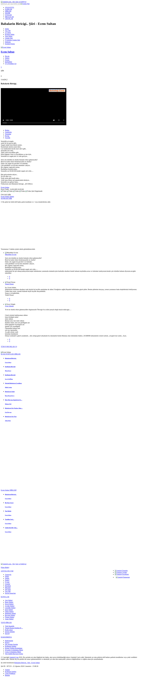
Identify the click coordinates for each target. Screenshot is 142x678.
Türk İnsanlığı (9, 626)
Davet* (7, 633)
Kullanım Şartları (10, 646)
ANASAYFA (9, 7)
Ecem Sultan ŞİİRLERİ (8, 490)
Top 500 (7, 31)
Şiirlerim (8, 42)
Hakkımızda (9, 641)
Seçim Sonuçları (10, 593)
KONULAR (5, 597)
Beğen (7, 130)
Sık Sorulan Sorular (11, 644)
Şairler (7, 578)
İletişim (7, 675)
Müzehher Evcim (10, 254)
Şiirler (7, 29)
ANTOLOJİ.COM (7, 571)
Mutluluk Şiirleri (10, 613)
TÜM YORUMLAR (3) (9, 346)
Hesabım (8, 586)
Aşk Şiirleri (8, 600)
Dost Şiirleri (9, 610)
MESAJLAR (9, 17)
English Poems (10, 44)
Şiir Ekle (8, 589)
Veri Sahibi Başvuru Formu (14, 654)
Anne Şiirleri (9, 619)
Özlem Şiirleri (9, 617)
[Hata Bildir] (5, 567)
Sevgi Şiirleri (9, 604)
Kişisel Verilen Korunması (13, 648)
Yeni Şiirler (8, 36)
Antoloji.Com (14, 657)
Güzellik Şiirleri (10, 608)
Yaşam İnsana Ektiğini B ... (14, 628)
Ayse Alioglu (9, 306)
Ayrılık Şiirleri (9, 606)
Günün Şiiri (9, 38)
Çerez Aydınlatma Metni (13, 652)
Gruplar (7, 584)
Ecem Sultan (5, 187)
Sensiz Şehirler (10, 632)
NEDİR (7, 13)
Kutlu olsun (9, 630)
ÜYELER (8, 15)
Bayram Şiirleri (10, 615)
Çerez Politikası (10, 673)
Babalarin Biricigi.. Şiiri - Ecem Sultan (27, 663)
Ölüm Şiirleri (9, 611)
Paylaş (7, 136)
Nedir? (7, 580)
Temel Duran (9, 284)
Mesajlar (8, 588)
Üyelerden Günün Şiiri (12, 40)
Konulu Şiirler (9, 34)
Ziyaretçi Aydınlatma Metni (14, 650)
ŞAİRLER (8, 9)
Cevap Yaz (8, 280)
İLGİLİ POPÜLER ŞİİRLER (10, 354)
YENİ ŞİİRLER (6, 622)
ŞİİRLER (8, 11)
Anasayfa (8, 574)
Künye (7, 642)
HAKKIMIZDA (6, 637)
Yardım (7, 670)
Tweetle (7, 138)
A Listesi (8, 32)
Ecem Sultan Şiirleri (7, 196)
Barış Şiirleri (9, 602)
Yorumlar (8, 134)
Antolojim (8, 132)
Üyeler (7, 582)
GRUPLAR (9, 19)
